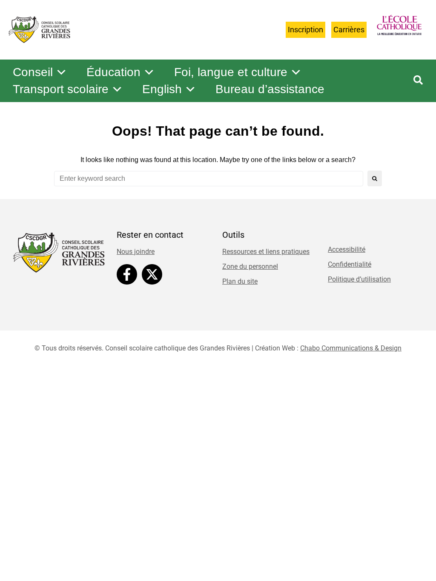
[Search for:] (208, 178)
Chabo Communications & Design (351, 348)
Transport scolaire (61, 89)
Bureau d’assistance (269, 89)
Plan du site (240, 281)
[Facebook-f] (127, 274)
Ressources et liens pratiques (266, 252)
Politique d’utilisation (359, 279)
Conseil (33, 72)
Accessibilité (346, 249)
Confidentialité (349, 264)
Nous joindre (136, 252)
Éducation (113, 72)
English (162, 89)
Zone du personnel (250, 266)
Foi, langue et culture (230, 72)
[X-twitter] (152, 274)
